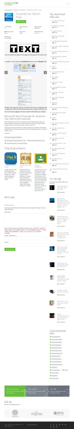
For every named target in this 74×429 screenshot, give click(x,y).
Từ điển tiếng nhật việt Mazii (60, 41)
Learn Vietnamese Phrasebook (60, 164)
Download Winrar (56, 362)
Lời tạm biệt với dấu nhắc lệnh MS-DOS (62, 187)
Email (7, 242)
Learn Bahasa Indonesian (59, 113)
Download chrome (57, 353)
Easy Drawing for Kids (58, 72)
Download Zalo (56, 356)
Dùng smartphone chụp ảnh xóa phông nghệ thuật (63, 316)
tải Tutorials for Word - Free (37, 140)
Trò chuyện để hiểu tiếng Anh (60, 107)
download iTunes (56, 350)
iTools (66, 370)
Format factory (56, 370)
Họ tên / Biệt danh (11, 235)
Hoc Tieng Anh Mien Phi (58, 153)
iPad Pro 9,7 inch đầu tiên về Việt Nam (63, 303)
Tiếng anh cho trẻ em (58, 92)
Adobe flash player (57, 339)
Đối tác (8, 402)
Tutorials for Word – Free (59, 143)
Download (21, 21)
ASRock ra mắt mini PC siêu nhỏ (63, 291)
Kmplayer (54, 375)
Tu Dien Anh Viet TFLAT (10, 166)
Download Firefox (56, 348)
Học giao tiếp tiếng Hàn (58, 148)
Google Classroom (38, 166)
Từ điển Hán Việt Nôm (25, 166)
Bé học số (54, 102)
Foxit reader (55, 373)
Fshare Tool (55, 378)
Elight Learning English (58, 36)
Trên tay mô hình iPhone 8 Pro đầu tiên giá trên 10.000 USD (63, 235)
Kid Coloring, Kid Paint (58, 138)
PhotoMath (55, 77)
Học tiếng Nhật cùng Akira (59, 56)
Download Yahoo (56, 359)
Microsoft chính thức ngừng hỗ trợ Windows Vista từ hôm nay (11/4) (63, 250)
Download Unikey (56, 342)
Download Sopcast (57, 364)
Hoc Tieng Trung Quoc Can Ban (60, 123)
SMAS (53, 67)
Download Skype (56, 345)
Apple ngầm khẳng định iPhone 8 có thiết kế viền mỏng (63, 278)
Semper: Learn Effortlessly (59, 133)
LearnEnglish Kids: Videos (59, 87)
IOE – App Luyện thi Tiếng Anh (60, 46)
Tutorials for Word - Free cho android (17, 143)
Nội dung (8, 212)
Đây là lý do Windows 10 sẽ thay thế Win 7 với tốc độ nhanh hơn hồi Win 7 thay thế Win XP (63, 203)
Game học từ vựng (57, 82)
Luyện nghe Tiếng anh (58, 97)
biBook (54, 118)
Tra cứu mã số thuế (32, 424)
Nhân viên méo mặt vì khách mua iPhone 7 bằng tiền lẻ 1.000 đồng (63, 219)
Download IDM (56, 337)
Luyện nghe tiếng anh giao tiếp (60, 61)
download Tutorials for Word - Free (16, 140)
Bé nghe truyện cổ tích (58, 128)
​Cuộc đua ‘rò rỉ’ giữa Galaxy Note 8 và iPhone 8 (63, 264)
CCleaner (54, 367)
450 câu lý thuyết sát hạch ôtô (60, 51)
